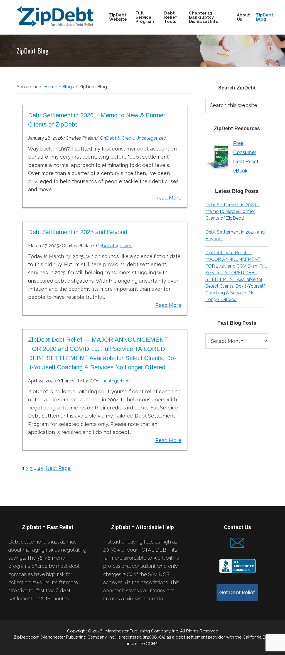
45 (40, 468)
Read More (168, 198)
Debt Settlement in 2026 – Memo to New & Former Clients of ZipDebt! (232, 211)
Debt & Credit (120, 138)
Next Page (58, 468)
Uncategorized (151, 138)
